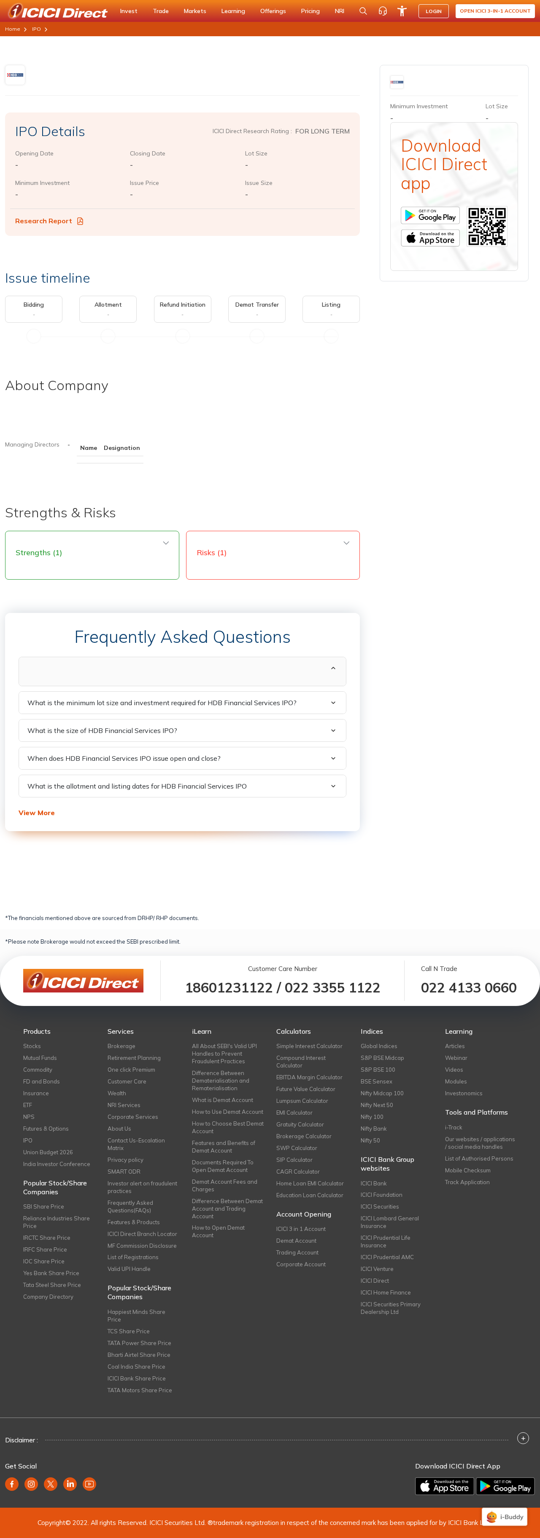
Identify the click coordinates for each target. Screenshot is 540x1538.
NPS (29, 1116)
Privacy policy (125, 1159)
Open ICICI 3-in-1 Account (495, 11)
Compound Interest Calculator (301, 1061)
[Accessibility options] (402, 11)
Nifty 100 (372, 1116)
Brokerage (121, 1046)
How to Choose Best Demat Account (228, 1127)
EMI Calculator (294, 1112)
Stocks (32, 1046)
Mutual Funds (40, 1057)
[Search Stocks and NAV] (363, 11)
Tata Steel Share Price (52, 1284)
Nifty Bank (374, 1128)
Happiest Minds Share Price (136, 1315)
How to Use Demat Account (227, 1111)
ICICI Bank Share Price (137, 1378)
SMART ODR (124, 1171)
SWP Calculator (296, 1148)
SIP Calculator (294, 1159)
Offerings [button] (273, 11)
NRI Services (124, 1105)
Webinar (456, 1057)
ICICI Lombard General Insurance (390, 1222)
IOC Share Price (44, 1261)
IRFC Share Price (45, 1249)
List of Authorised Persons (479, 1158)
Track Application (467, 1182)
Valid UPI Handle (129, 1268)
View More (37, 812)
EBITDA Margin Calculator (309, 1077)
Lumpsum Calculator (302, 1100)
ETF (27, 1105)
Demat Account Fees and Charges (224, 1185)
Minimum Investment (42, 183)
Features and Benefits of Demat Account (223, 1146)
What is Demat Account (222, 1100)
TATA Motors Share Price (140, 1390)
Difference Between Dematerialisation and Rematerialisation (220, 1080)
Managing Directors (32, 444)
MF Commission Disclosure (142, 1245)
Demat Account (296, 1240)
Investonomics (464, 1093)
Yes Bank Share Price (51, 1273)
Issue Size (259, 183)
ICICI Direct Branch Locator (142, 1233)
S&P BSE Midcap (382, 1057)
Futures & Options (46, 1128)
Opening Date (34, 153)
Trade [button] (161, 11)
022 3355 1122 (333, 987)
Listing (331, 304)
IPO (36, 29)
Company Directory (48, 1296)
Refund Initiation (182, 304)
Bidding (34, 304)
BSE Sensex (376, 1081)
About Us (119, 1128)
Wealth (117, 1093)
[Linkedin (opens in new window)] (70, 1484)
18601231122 (229, 987)
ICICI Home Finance (386, 1292)
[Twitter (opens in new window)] (50, 1484)
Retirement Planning (134, 1057)
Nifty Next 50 (377, 1105)
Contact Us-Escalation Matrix (136, 1144)
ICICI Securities (380, 1206)
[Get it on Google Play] (505, 1485)
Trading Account (297, 1252)
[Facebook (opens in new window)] (12, 1484)
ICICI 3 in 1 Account (301, 1228)
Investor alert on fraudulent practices (142, 1187)
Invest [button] (129, 11)
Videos (454, 1069)
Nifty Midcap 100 (382, 1093)
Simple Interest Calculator (309, 1046)
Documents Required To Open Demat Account (223, 1166)
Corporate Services (133, 1116)
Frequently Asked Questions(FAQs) (130, 1206)
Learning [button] (233, 11)
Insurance (36, 1093)
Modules (456, 1081)
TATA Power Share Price (139, 1343)
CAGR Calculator (298, 1171)
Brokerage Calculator (304, 1136)
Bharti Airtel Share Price (139, 1354)
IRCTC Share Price (46, 1237)
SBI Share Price (43, 1206)
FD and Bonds (41, 1081)
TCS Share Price (129, 1331)
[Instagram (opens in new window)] (31, 1484)
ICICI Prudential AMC (387, 1257)
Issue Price (144, 183)
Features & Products (134, 1222)
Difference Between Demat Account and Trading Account (227, 1209)
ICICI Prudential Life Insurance (385, 1241)
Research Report (44, 221)
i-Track (453, 1127)
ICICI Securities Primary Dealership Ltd (391, 1308)
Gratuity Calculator (300, 1124)
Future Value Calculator (305, 1089)
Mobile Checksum (468, 1170)
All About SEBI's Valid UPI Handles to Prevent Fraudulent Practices (224, 1054)
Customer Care (127, 1081)
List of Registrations (133, 1257)
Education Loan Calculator (309, 1195)
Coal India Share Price (136, 1366)
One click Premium (131, 1069)
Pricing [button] (310, 11)
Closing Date (147, 153)
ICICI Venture (377, 1268)
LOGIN (434, 11)
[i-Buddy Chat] (505, 1516)
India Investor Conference (56, 1164)
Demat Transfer (257, 304)
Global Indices (379, 1046)
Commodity (37, 1069)
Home (12, 29)
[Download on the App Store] (445, 1485)
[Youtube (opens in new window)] (89, 1484)
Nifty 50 (370, 1140)
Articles (455, 1046)
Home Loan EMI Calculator (310, 1183)
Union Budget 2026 (48, 1152)
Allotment (108, 304)
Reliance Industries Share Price (56, 1222)
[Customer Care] (382, 11)
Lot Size (256, 153)
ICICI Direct (375, 1280)
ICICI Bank (374, 1183)
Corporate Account (301, 1264)
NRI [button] (339, 11)
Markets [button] (195, 11)
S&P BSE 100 (378, 1069)
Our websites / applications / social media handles (480, 1143)
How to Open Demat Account (218, 1231)
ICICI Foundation (381, 1194)
